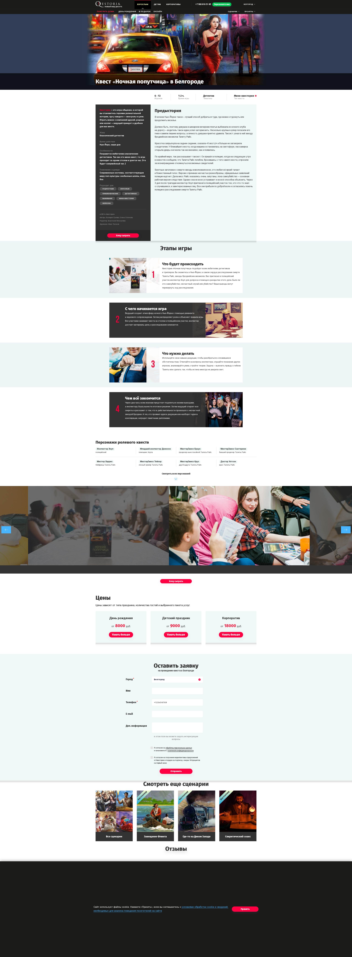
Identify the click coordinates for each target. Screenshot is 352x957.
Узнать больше (114, 816)
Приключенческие (110, 194)
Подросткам (108, 189)
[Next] (346, 529)
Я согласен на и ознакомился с (174, 749)
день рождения (127, 12)
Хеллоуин (106, 203)
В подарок (145, 12)
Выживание (107, 198)
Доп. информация (136, 725)
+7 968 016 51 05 (203, 4)
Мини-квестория (126, 198)
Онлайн (157, 12)
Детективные (131, 194)
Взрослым (124, 189)
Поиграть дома (105, 12)
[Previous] (6, 529)
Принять (245, 909)
